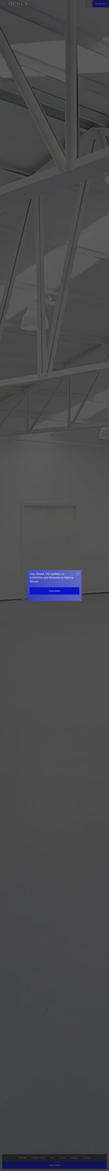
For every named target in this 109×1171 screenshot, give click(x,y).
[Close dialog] (77, 573)
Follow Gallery (54, 591)
